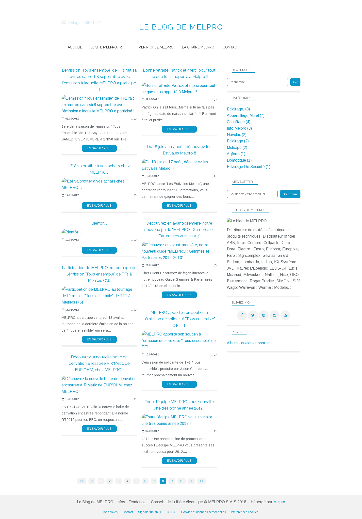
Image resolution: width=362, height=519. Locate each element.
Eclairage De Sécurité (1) (248, 167)
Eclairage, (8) (238, 109)
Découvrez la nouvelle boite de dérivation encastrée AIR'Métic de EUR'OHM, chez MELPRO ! (99, 363)
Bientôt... (99, 223)
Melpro (279, 502)
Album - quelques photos (248, 343)
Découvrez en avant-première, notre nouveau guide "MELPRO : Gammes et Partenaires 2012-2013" (179, 229)
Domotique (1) (239, 160)
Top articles (109, 512)
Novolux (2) (237, 135)
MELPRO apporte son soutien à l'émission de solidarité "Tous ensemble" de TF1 (179, 319)
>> (201, 481)
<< (82, 481)
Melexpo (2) (237, 147)
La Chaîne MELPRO (198, 47)
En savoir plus (99, 148)
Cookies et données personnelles (203, 512)
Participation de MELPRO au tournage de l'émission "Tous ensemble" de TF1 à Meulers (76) (99, 274)
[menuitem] (75, 47)
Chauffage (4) (238, 122)
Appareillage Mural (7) (245, 115)
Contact (231, 47)
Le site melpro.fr (106, 47)
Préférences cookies (244, 512)
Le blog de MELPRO (181, 27)
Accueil (75, 47)
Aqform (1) (236, 154)
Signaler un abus (150, 512)
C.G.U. (171, 512)
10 (181, 481)
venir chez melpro (156, 47)
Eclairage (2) (238, 141)
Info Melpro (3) (239, 128)
